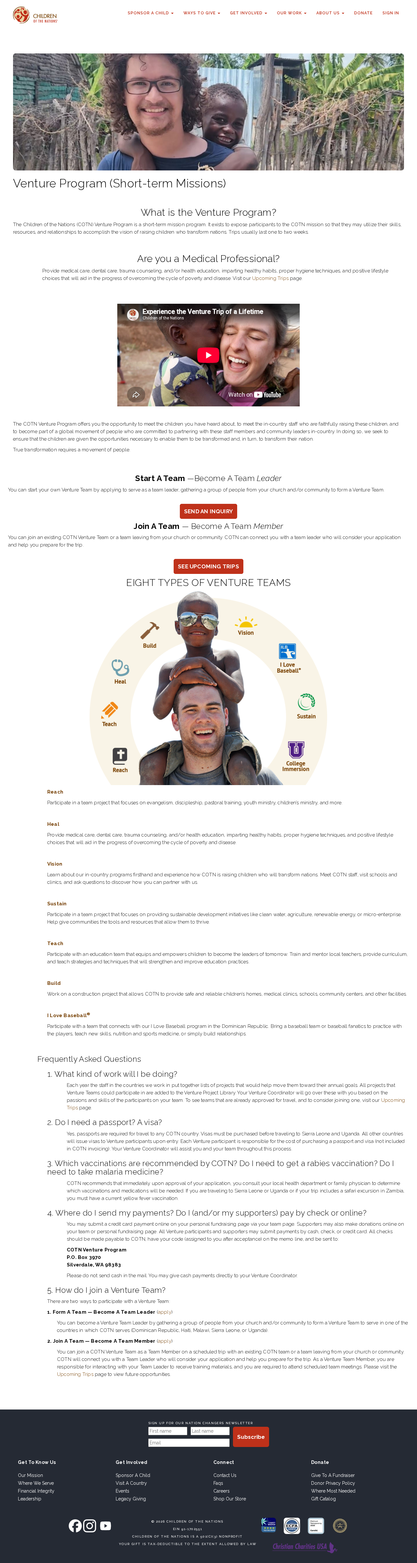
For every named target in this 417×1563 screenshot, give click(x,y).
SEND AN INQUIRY (208, 511)
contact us (225, 1475)
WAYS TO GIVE (200, 13)
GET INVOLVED (247, 13)
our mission (30, 1475)
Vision (54, 864)
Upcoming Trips (270, 278)
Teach (55, 943)
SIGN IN (390, 13)
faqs (218, 1483)
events (122, 1491)
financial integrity (36, 1491)
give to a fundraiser (333, 1475)
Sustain (56, 904)
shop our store (229, 1498)
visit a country (131, 1483)
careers (221, 1491)
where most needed (333, 1491)
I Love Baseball (68, 1015)
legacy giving (131, 1498)
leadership (29, 1498)
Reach (55, 792)
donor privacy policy (333, 1483)
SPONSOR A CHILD (149, 13)
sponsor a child (133, 1475)
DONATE (363, 13)
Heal (53, 824)
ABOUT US (328, 13)
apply (164, 1312)
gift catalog (323, 1498)
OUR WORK (290, 13)
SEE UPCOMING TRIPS (208, 566)
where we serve (36, 1483)
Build (54, 983)
